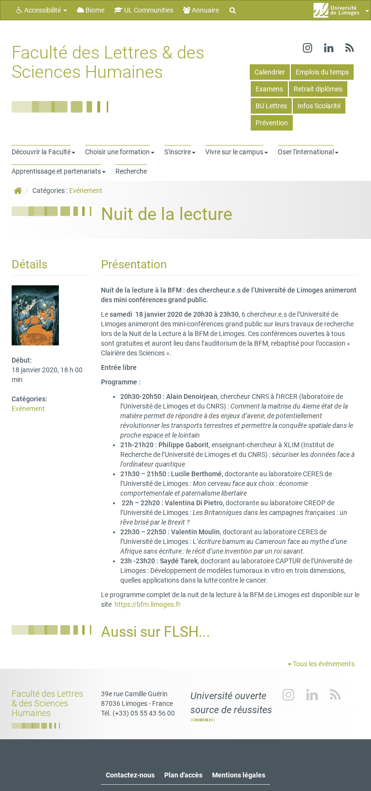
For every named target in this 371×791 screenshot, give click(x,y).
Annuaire (204, 10)
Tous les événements (323, 664)
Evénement (85, 190)
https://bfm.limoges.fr (147, 604)
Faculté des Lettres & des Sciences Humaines (108, 62)
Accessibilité (42, 10)
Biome (94, 10)
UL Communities (148, 10)
